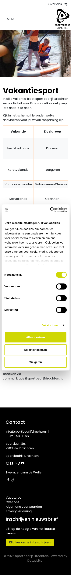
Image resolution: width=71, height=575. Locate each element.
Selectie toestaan (35, 349)
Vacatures (13, 497)
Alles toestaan (35, 337)
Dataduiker (35, 560)
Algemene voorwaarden (24, 506)
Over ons (55, 4)
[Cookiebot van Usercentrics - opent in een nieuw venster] (50, 209)
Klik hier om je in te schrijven (30, 542)
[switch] (61, 286)
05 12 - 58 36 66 (17, 436)
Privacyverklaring (19, 511)
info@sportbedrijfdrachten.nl (27, 431)
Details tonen (50, 325)
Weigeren (35, 362)
